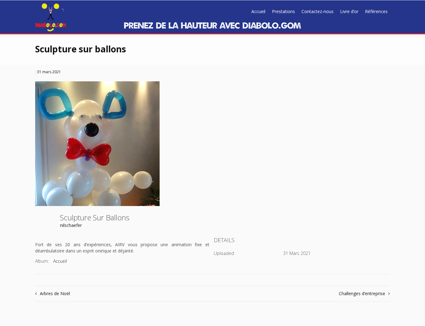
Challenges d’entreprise (362, 293)
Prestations (283, 11)
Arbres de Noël (55, 293)
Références (376, 11)
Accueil (258, 11)
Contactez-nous (317, 11)
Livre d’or (349, 11)
